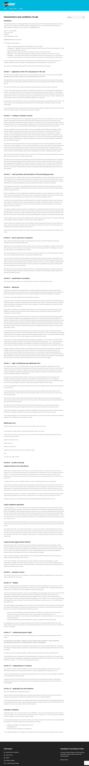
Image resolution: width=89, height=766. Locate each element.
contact (21, 8)
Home (5, 8)
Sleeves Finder (13, 8)
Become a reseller (10, 760)
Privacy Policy (9, 755)
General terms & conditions (12, 752)
